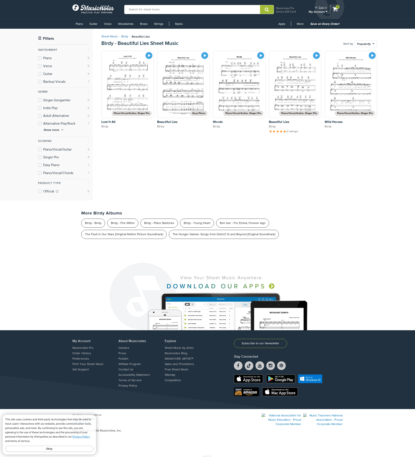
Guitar (93, 23)
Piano (79, 23)
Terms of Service (130, 380)
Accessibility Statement (134, 374)
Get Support (80, 369)
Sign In (323, 7)
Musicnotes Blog (176, 353)
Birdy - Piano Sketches (159, 223)
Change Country (81, 422)
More (302, 25)
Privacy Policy (127, 385)
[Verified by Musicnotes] (57, 191)
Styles (179, 23)
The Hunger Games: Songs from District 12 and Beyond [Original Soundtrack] (223, 234)
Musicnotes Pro (285, 8)
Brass (144, 23)
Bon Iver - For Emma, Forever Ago (242, 223)
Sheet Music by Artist (179, 347)
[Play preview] (148, 55)
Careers (123, 347)
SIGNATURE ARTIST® (179, 358)
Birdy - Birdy (93, 223)
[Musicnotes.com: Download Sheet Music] (92, 8)
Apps (281, 23)
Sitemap (170, 374)
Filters (46, 38)
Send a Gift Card (286, 11)
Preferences (80, 358)
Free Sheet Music (177, 369)
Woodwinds (126, 23)
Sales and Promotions (179, 364)
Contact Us (125, 369)
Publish (123, 358)
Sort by (348, 43)
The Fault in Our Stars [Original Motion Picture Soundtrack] (124, 234)
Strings (158, 23)
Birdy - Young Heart (197, 223)
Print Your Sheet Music (88, 364)
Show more (51, 130)
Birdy (124, 36)
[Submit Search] (267, 9)
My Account (317, 11)
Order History (81, 353)
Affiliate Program (129, 364)
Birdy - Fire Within (123, 223)
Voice (108, 23)
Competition (173, 380)
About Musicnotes (132, 341)
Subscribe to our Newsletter (260, 343)
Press (122, 353)
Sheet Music (109, 36)
